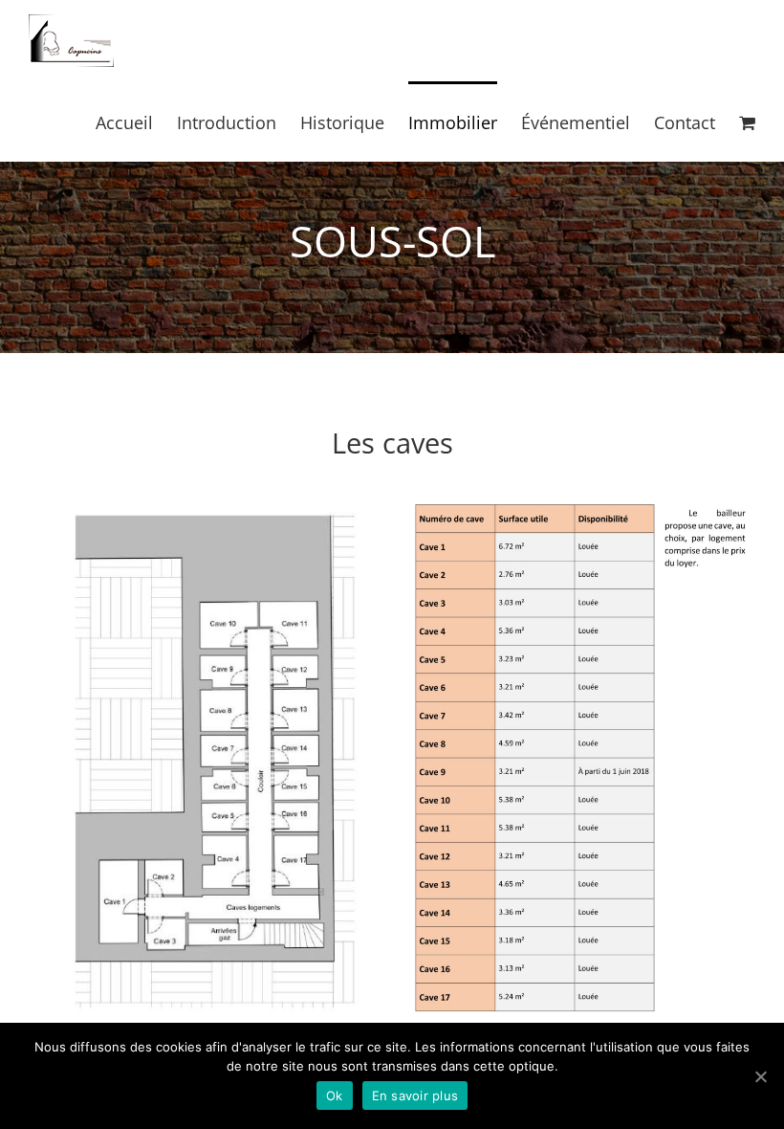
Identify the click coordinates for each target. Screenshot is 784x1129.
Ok (334, 1095)
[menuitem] (136, 121)
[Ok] (760, 1076)
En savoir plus (415, 1095)
